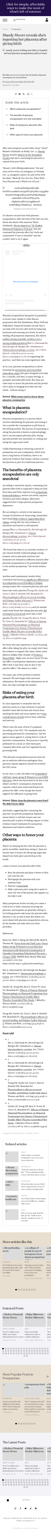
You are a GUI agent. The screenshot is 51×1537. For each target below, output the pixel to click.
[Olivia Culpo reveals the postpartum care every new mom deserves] (11, 1157)
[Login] (47, 20)
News (23, 1152)
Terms (19, 1521)
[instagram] (15, 1508)
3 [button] (27, 589)
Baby (27, 1329)
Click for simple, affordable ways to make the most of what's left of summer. (25, 8)
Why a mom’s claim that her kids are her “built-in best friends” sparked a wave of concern (32, 1217)
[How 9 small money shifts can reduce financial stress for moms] (13, 1320)
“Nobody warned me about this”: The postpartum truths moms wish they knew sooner (33, 1172)
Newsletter (17, 1518)
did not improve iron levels (25, 612)
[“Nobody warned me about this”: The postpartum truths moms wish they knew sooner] (11, 1172)
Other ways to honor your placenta (26, 134)
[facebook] (20, 1508)
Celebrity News (32, 1133)
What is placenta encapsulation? (25, 108)
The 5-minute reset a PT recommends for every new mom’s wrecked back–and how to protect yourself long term (35, 1406)
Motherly (6, 1262)
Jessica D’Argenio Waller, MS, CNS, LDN (19, 82)
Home (5, 29)
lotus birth (23, 885)
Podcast (24, 1196)
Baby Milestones (36, 1340)
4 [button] (11, 617)
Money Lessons (9, 1329)
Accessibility (28, 1521)
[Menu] (5, 20)
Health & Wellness (32, 1399)
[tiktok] (31, 1508)
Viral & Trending (36, 1278)
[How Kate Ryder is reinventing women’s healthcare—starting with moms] (11, 1201)
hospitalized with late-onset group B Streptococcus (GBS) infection (25, 777)
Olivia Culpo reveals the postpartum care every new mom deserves (32, 1157)
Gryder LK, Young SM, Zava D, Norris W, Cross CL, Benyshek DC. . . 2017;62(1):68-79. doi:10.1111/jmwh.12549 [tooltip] (25, 628)
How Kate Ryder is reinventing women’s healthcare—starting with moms (33, 1201)
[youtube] (26, 1508)
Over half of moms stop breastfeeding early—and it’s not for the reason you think (12, 1269)
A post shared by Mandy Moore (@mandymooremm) (27, 310)
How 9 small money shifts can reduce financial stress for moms (13, 1334)
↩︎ (36, 1056)
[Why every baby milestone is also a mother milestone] (35, 1320)
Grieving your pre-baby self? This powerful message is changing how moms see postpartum (34, 1270)
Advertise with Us (31, 1518)
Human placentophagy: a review (19, 349)
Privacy (44, 1518)
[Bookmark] (31, 94)
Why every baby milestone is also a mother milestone (32, 1334)
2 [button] (10, 529)
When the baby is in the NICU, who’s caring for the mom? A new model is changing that (33, 1186)
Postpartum (16, 29)
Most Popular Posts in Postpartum (18, 1376)
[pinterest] (36, 1508)
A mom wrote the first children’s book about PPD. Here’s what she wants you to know (12, 1405)
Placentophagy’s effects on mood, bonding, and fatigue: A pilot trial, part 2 (24, 599)
